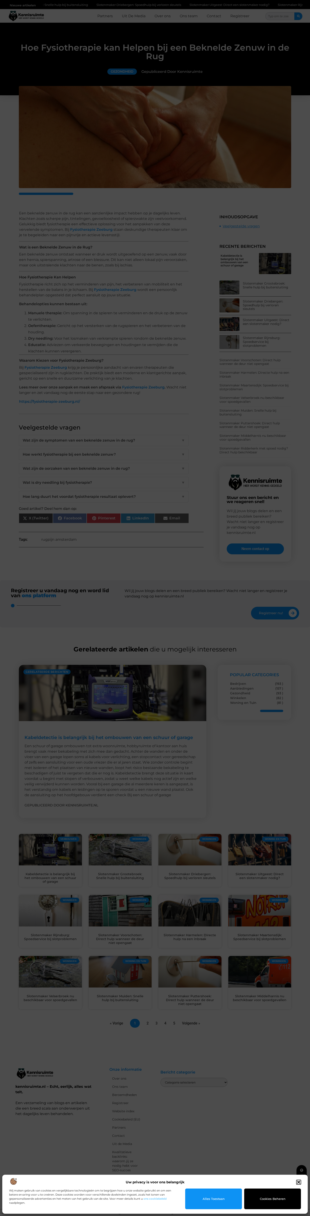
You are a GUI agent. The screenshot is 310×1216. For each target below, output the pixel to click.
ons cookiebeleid (155, 1198)
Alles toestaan (214, 1199)
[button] (298, 1182)
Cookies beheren (272, 1199)
